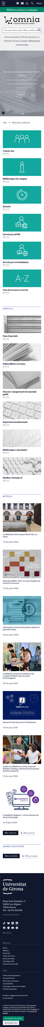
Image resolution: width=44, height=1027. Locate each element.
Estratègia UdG (8, 961)
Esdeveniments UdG (10, 964)
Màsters (6, 950)
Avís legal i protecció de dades (14, 986)
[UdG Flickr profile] (8, 927)
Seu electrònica (9, 978)
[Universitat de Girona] (14, 887)
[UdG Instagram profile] (12, 923)
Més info (22, 95)
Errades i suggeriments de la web (15, 995)
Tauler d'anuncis (9, 956)
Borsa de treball (9, 959)
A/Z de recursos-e (29, 37)
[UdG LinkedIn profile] (16, 923)
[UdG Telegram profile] (16, 927)
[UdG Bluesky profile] (8, 923)
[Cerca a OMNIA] (39, 30)
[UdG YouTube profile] (12, 927)
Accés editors (8, 998)
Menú (39, 3)
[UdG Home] (3, 3)
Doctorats (6, 953)
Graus (5, 948)
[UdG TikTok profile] (4, 923)
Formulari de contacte (11, 915)
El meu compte (20, 41)
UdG (5, 123)
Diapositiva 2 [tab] (23, 113)
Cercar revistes (12, 37)
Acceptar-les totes (13, 1018)
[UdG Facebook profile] (4, 927)
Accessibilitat (8, 984)
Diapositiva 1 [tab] (20, 113)
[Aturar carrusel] (3, 112)
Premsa (7, 41)
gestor (35, 1009)
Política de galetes (10, 989)
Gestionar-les (11, 1023)
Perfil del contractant (11, 981)
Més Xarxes (7, 933)
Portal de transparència (11, 975)
